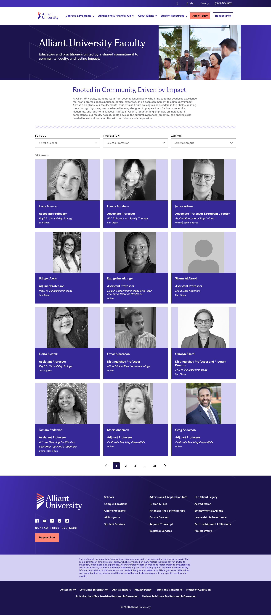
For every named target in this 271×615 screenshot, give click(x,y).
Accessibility (68, 589)
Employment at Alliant (208, 510)
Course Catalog (158, 517)
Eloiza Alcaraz (48, 354)
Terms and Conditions (169, 589)
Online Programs (115, 510)
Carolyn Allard (184, 354)
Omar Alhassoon (118, 354)
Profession (111, 136)
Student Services (114, 524)
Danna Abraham (118, 206)
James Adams (184, 206)
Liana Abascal (48, 206)
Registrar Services (160, 531)
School (40, 136)
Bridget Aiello (48, 278)
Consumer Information (94, 589)
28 (155, 466)
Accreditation (202, 504)
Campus (176, 136)
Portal (190, 3)
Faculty (204, 3)
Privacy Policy (142, 589)
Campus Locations (115, 504)
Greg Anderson (185, 430)
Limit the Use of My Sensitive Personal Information (106, 596)
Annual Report (121, 589)
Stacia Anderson (118, 430)
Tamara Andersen (50, 430)
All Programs (112, 517)
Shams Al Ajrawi (186, 278)
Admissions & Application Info (168, 497)
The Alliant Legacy (205, 497)
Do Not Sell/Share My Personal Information (169, 596)
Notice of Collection (198, 589)
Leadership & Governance (210, 517)
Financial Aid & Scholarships (167, 510)
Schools (109, 497)
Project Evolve (203, 531)
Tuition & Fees (158, 504)
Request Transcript (161, 524)
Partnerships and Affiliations (212, 524)
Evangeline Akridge (120, 278)
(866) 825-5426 (223, 3)
